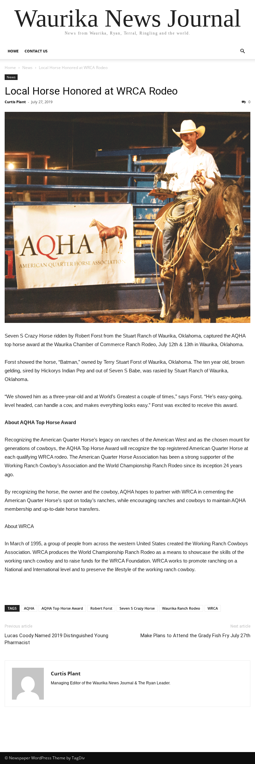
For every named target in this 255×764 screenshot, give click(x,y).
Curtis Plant (15, 101)
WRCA (213, 608)
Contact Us (36, 50)
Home (13, 50)
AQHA (29, 608)
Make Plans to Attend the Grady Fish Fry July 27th (195, 636)
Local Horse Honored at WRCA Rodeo (91, 91)
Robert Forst (101, 608)
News (27, 67)
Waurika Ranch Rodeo (181, 608)
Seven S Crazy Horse (137, 608)
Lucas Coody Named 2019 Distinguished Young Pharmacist (56, 639)
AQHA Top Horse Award (62, 608)
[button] (242, 51)
